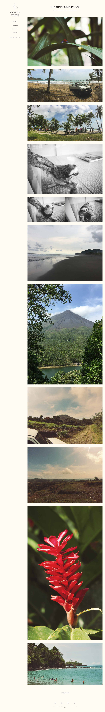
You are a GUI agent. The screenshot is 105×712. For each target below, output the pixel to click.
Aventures (15, 25)
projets (15, 21)
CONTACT (15, 32)
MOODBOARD (15, 29)
